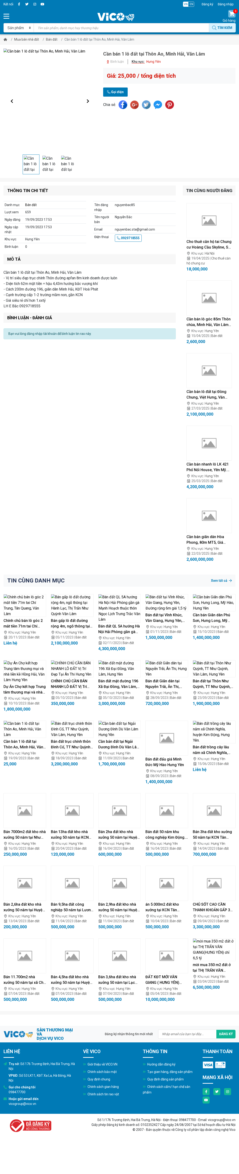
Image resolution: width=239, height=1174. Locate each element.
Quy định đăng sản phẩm (165, 1079)
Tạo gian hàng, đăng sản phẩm (170, 1072)
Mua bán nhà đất (26, 39)
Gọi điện (117, 92)
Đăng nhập (226, 4)
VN (186, 4)
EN (191, 4)
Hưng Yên (212, 331)
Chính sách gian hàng (103, 1087)
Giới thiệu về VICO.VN (102, 1064)
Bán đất (51, 39)
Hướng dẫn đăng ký (161, 1064)
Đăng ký (207, 4)
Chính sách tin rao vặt (103, 1094)
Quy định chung (98, 1079)
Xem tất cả (219, 580)
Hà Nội (209, 253)
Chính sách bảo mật (102, 1072)
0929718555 (130, 238)
